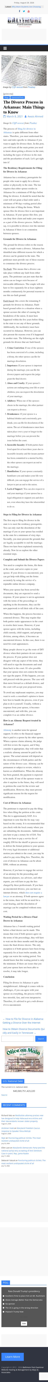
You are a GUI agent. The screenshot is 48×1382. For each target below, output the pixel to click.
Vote (24, 1323)
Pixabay (31, 87)
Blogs (7, 97)
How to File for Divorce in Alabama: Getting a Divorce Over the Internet (23, 1020)
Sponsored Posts (18, 97)
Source (4, 1095)
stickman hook (7, 1128)
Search (41, 1039)
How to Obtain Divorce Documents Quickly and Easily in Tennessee (24, 1030)
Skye (3, 1138)
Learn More (12, 1357)
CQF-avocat (17, 87)
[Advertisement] (24, 34)
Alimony (7, 729)
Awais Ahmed (35, 116)
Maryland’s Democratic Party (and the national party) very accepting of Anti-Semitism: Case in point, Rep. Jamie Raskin (23, 1150)
